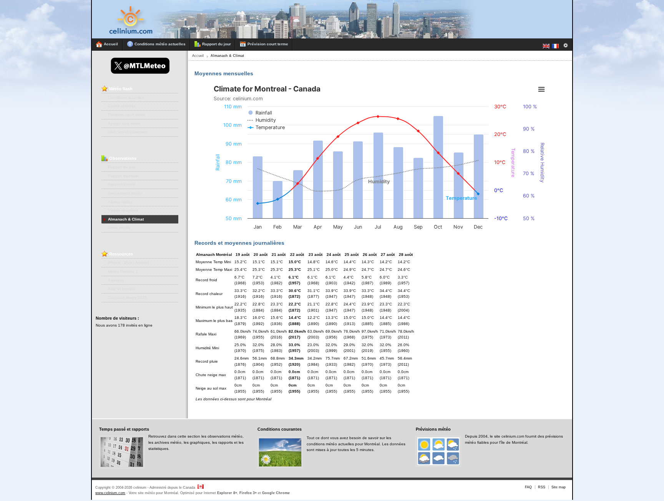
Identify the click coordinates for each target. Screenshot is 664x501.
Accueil (198, 56)
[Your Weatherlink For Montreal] (284, 37)
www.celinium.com (110, 493)
